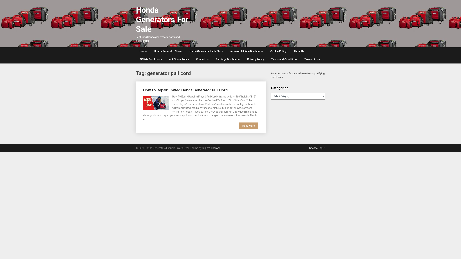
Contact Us (202, 59)
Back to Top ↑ (317, 148)
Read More (248, 125)
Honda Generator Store (168, 51)
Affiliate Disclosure (151, 59)
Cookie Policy (278, 51)
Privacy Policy (255, 59)
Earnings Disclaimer (228, 59)
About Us (299, 51)
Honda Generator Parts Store (206, 51)
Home (143, 51)
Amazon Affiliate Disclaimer (246, 51)
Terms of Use (312, 59)
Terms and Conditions (284, 59)
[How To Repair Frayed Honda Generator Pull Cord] (156, 102)
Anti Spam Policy (179, 59)
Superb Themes (211, 148)
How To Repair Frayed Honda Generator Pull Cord (185, 90)
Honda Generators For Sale (162, 19)
